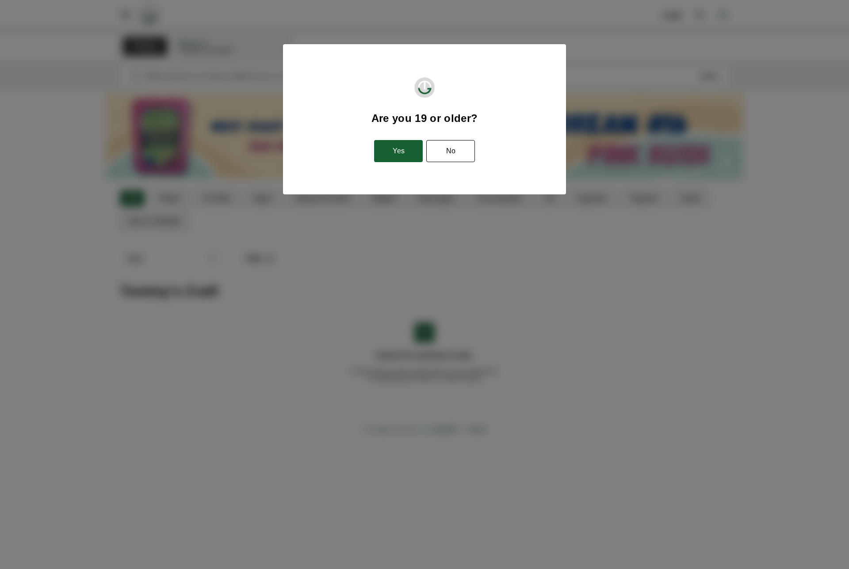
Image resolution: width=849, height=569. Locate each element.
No (450, 151)
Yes (399, 151)
